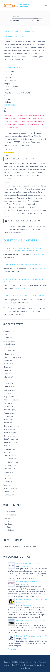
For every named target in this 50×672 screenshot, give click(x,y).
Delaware (8, 354)
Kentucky (8, 387)
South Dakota (10, 465)
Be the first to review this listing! (24, 221)
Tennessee (9, 469)
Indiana (8, 377)
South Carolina (10, 462)
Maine (7, 393)
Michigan (8, 403)
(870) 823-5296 (9, 105)
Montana (8, 416)
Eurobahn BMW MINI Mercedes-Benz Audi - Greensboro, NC (31, 601)
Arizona (8, 338)
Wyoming (8, 495)
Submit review (12, 159)
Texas (8, 472)
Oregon (7, 452)
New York (9, 436)
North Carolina (10, 439)
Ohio (7, 446)
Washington (8, 485)
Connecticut (9, 351)
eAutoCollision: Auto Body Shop (28, 564)
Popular (6, 521)
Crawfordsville (17, 93)
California (9, 344)
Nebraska (8, 419)
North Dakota (10, 442)
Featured (6, 518)
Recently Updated (9, 515)
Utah (6, 475)
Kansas (8, 383)
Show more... (13, 649)
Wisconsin (9, 492)
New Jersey (9, 429)
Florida (8, 361)
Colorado (9, 347)
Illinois (7, 374)
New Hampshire (11, 426)
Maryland (8, 397)
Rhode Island (9, 459)
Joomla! (7, 665)
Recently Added (9, 512)
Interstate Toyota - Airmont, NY (27, 582)
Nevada (7, 423)
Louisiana (9, 390)
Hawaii (7, 367)
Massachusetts (11, 400)
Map (33, 159)
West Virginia (10, 488)
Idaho (7, 370)
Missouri (8, 413)
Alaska (7, 334)
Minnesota (9, 406)
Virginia (8, 482)
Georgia (8, 364)
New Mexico (9, 433)
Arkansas (9, 341)
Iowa (7, 380)
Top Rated (7, 527)
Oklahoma (9, 449)
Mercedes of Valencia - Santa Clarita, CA (30, 620)
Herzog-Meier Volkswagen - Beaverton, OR (31, 636)
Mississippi (9, 410)
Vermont (8, 478)
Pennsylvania (10, 456)
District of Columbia (12, 357)
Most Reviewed (9, 530)
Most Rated (7, 524)
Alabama (8, 331)
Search (38, 20)
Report (25, 159)
